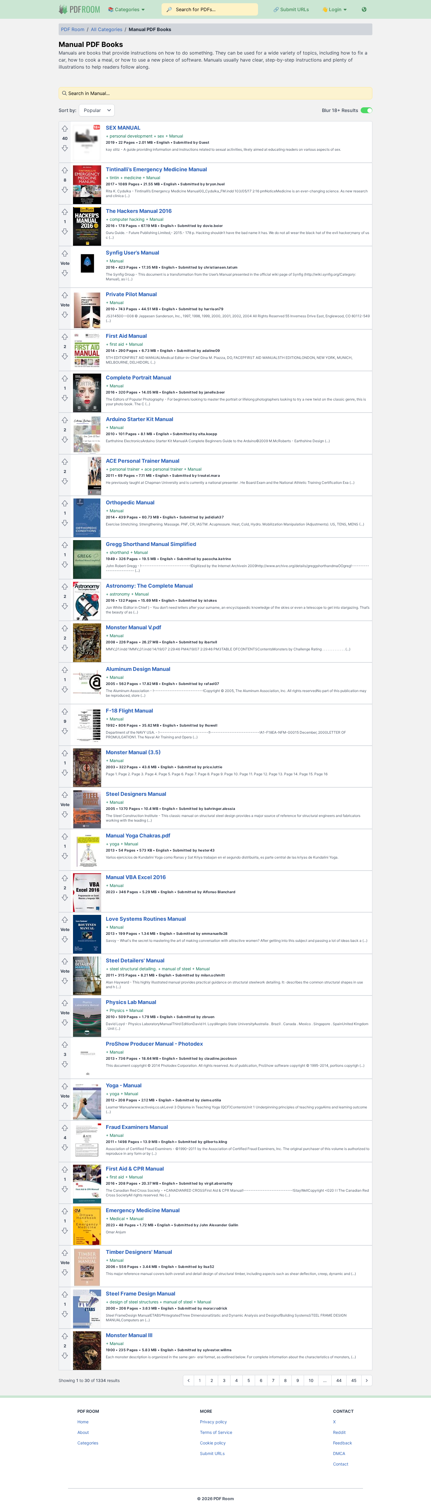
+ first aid (115, 344)
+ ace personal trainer (162, 469)
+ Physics (115, 1010)
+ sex (159, 135)
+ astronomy (118, 593)
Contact (340, 1463)
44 (339, 1380)
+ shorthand (117, 552)
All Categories (106, 29)
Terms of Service (216, 1432)
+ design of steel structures (132, 1301)
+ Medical (115, 1218)
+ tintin (112, 177)
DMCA (339, 1453)
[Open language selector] (364, 9)
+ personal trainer (123, 469)
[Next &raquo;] (366, 1380)
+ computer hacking (125, 219)
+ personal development (129, 135)
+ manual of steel (174, 968)
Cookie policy (213, 1442)
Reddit (339, 1432)
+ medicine (130, 177)
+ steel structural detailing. (131, 968)
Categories (87, 1442)
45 (354, 1380)
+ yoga (112, 843)
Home (83, 1421)
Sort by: (68, 110)
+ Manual (174, 135)
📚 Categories (124, 9)
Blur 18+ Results (340, 110)
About (83, 1432)
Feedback (342, 1442)
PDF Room (72, 29)
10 (311, 1380)
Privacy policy (213, 1421)
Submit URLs (212, 1453)
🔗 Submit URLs (291, 9)
